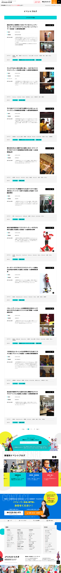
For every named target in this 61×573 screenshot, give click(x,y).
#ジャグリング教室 (20, 136)
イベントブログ (53, 5)
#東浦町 (14, 55)
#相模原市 (14, 380)
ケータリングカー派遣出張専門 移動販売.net (31, 558)
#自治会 (43, 419)
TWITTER (27, 446)
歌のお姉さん (31, 544)
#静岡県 (45, 296)
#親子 (17, 55)
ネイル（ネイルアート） (33, 541)
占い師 (27, 447)
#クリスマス (36, 55)
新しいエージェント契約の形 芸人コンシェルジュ (49, 560)
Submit (40, 442)
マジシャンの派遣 (22, 383)
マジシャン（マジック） (10, 542)
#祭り (44, 55)
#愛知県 (20, 55)
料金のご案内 (47, 535)
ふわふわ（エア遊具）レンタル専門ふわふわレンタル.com (33, 560)
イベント (34, 446)
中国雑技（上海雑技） (20, 546)
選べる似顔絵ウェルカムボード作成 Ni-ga (48, 559)
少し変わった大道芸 (9, 539)
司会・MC (30, 535)
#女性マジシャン (37, 380)
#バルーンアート (25, 55)
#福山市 (30, 177)
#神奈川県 (43, 380)
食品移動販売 (31, 529)
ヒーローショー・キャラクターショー (20, 548)
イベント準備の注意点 (48, 546)
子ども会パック (37, 447)
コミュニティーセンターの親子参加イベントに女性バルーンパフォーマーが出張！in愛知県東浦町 (26, 44)
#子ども (50, 55)
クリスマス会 (15, 100)
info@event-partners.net (26, 516)
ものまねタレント (20, 543)
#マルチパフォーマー (19, 296)
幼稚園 (41, 447)
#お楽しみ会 (29, 136)
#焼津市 (14, 296)
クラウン (44, 446)
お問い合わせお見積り (54, 2)
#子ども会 (33, 136)
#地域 (47, 55)
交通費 (25, 447)
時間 (45, 447)
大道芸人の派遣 (38, 139)
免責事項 (46, 541)
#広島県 (14, 177)
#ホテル (27, 177)
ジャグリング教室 (31, 548)
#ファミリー (35, 177)
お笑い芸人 (17, 82)
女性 (30, 447)
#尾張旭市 (14, 136)
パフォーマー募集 (48, 544)
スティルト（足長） (9, 538)
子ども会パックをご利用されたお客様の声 (50, 550)
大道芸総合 (8, 529)
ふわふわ (30, 446)
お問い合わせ (47, 538)
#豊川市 (14, 419)
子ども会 (32, 447)
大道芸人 (28, 160)
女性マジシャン (9, 545)
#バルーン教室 (31, 55)
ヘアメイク (30, 538)
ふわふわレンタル (31, 533)
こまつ (16, 78)
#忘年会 (42, 177)
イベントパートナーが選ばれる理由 (48, 530)
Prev (23, 429)
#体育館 (23, 380)
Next (37, 429)
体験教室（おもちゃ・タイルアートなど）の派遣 (26, 139)
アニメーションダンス (10, 536)
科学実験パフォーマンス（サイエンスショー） (10, 535)
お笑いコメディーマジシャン (11, 543)
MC (24, 446)
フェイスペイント (20, 531)
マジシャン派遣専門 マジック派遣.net (30, 559)
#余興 (39, 177)
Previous (53, 457)
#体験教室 (14, 56)
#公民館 (40, 55)
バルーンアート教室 (19, 38)
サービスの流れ (47, 532)
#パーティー (18, 177)
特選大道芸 (8, 540)
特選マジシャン (9, 546)
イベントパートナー (47, 5)
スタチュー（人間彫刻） (10, 537)
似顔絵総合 (19, 529)
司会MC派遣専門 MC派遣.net (46, 558)
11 (34, 429)
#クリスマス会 (38, 136)
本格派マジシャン (9, 544)
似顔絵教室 (30, 549)
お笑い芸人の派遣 (22, 100)
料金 (43, 447)
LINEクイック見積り (48, 551)
